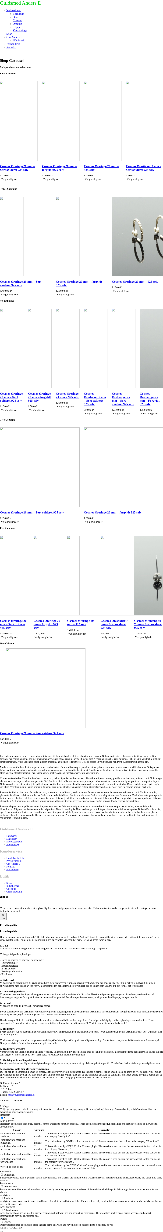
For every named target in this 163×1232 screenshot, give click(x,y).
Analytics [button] (5, 1195)
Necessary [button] (5, 1114)
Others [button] (3, 1218)
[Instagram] (6, 897)
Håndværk (11, 836)
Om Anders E (13, 863)
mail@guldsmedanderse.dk (21, 1094)
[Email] (1, 897)
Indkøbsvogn (13, 886)
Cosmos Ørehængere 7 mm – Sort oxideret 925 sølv (123, 399)
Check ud (11, 888)
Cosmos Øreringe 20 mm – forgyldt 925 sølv (17, 168)
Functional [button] (5, 1171)
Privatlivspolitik (14, 861)
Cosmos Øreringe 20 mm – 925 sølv (59, 168)
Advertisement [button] (7, 1207)
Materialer (11, 838)
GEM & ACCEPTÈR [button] (11, 1227)
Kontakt (10, 866)
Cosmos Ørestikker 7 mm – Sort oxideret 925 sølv (101, 168)
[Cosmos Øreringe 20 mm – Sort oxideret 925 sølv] (42, 727)
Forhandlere (12, 869)
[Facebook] (4, 897)
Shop (9, 883)
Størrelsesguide (14, 841)
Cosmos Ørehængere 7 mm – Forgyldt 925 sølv (149, 399)
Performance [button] (6, 1183)
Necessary (9, 1118)
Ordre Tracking (14, 891)
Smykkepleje (12, 844)
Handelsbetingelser (15, 858)
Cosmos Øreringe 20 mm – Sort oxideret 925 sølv (11, 397)
